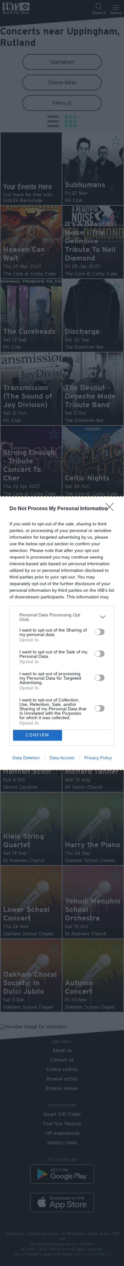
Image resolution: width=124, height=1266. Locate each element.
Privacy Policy (98, 757)
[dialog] (62, 633)
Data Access (62, 757)
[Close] (112, 509)
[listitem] (62, 617)
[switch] (99, 632)
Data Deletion (26, 757)
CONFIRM (37, 735)
